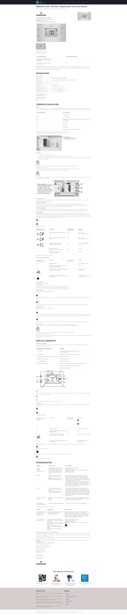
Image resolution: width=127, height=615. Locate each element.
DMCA (67, 599)
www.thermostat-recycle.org (82, 67)
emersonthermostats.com (41, 94)
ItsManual (38, 611)
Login (88, 2)
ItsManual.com (41, 593)
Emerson (40, 8)
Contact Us (68, 598)
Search (67, 594)
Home (66, 2)
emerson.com (39, 558)
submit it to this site (42, 606)
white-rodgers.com (40, 95)
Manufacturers (71, 2)
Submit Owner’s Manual (71, 596)
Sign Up (83, 2)
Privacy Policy (69, 601)
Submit (78, 2)
